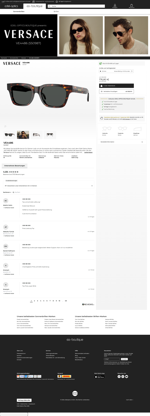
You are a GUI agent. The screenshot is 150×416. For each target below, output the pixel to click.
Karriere (19, 355)
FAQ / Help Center (80, 357)
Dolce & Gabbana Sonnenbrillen (54, 321)
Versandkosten (50, 355)
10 (59, 301)
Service (48, 350)
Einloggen (114, 7)
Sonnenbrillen (14, 58)
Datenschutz (24, 404)
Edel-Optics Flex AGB (23, 406)
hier (128, 364)
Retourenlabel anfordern (82, 353)
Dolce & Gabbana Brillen (82, 327)
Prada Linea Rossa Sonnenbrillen (54, 319)
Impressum (31, 404)
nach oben (129, 399)
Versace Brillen (109, 319)
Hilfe (76, 350)
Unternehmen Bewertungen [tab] (14, 166)
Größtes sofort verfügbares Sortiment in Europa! (17, 1)
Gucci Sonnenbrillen (23, 323)
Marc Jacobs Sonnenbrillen (52, 327)
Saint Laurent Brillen (111, 321)
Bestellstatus (79, 359)
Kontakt (19, 359)
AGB (18, 404)
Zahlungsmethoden (52, 353)
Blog (76, 355)
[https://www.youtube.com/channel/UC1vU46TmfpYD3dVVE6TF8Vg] (126, 377)
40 (66, 301)
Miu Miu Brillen (79, 321)
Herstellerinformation (107, 142)
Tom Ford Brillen (80, 319)
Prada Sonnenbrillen (23, 319)
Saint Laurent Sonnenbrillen (25, 327)
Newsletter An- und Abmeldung (55, 357)
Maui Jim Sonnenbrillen (51, 323)
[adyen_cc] (18, 376)
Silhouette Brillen (110, 325)
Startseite (4, 58)
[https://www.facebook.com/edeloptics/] (119, 377)
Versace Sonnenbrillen (51, 325)
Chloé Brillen (109, 327)
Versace (23, 58)
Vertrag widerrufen (24, 400)
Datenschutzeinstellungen (24, 357)
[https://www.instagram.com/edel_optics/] (122, 377)
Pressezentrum (21, 353)
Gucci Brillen (78, 325)
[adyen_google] (39, 376)
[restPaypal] (30, 376)
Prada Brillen (79, 323)
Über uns (20, 350)
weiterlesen (88, 152)
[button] (11, 6)
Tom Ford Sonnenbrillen (24, 325)
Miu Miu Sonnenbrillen (23, 321)
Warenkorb (131, 7)
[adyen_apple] (35, 376)
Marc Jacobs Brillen (110, 323)
